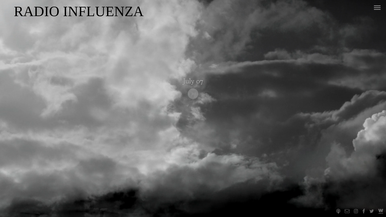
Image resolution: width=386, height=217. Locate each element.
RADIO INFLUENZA (79, 11)
